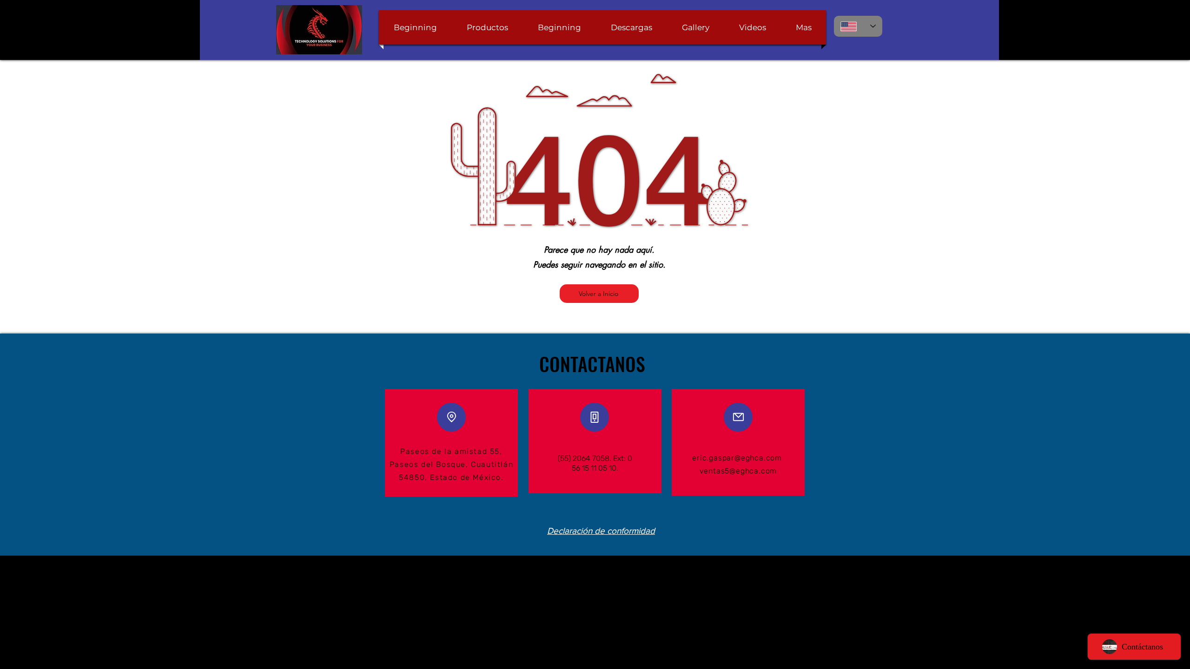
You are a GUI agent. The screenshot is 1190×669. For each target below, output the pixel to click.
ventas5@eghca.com (738, 470)
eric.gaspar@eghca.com (737, 457)
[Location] (451, 417)
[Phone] (594, 417)
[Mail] (738, 417)
